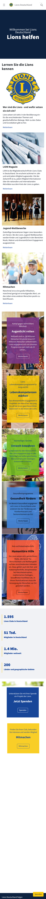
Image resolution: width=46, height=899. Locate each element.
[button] (17, 128)
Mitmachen (23, 819)
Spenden (22, 783)
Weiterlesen (8, 200)
